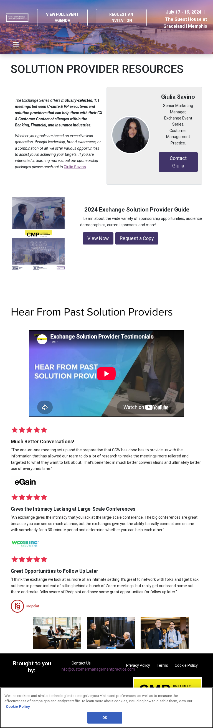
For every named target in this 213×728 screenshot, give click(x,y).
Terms (162, 665)
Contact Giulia (178, 162)
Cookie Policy (186, 665)
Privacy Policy (138, 665)
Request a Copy (137, 238)
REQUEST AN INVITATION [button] (121, 17)
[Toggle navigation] (16, 44)
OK (104, 718)
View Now (98, 238)
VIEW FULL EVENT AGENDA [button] (62, 17)
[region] (106, 708)
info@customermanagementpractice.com (98, 669)
